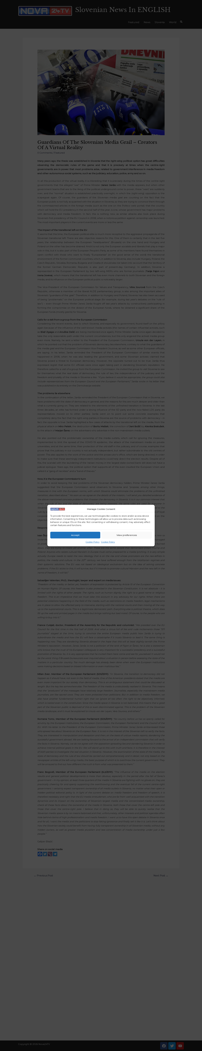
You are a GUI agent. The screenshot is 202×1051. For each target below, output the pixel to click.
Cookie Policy (93, 542)
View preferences (127, 535)
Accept (75, 535)
